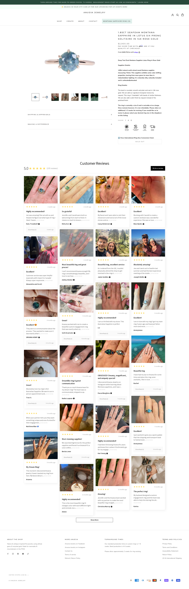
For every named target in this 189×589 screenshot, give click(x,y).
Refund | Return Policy (72, 558)
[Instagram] (13, 553)
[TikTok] (28, 553)
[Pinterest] (131, 120)
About (81, 21)
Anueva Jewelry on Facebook (75, 544)
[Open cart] (182, 15)
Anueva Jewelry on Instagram (75, 547)
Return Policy (167, 555)
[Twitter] (128, 120)
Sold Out (139, 141)
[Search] (177, 15)
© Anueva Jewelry (17, 580)
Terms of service (70, 555)
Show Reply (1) (32, 229)
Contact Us (68, 551)
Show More (40, 220)
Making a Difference (38, 124)
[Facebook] (125, 120)
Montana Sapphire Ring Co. (117, 21)
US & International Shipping (172, 558)
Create (70, 21)
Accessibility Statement (170, 551)
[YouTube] (23, 553)
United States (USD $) (18, 575)
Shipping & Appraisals (39, 114)
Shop (59, 21)
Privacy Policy (167, 544)
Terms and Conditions (169, 547)
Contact (93, 21)
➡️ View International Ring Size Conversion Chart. (136, 138)
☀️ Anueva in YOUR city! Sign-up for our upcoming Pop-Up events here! (94, 7)
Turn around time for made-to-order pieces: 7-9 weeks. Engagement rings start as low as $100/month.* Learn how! (94, 2)
